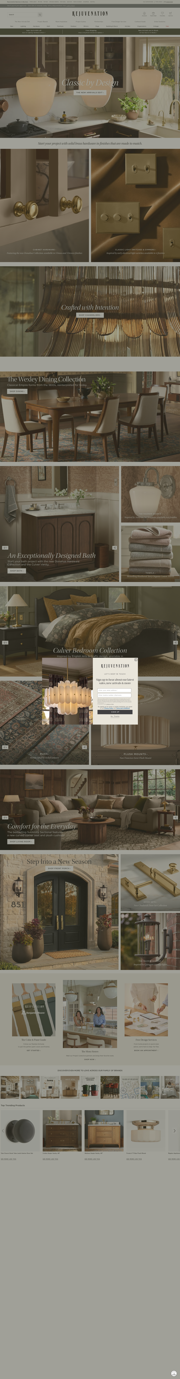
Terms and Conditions (123, 708)
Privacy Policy (108, 708)
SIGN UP (115, 712)
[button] (174, 1373)
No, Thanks (115, 716)
